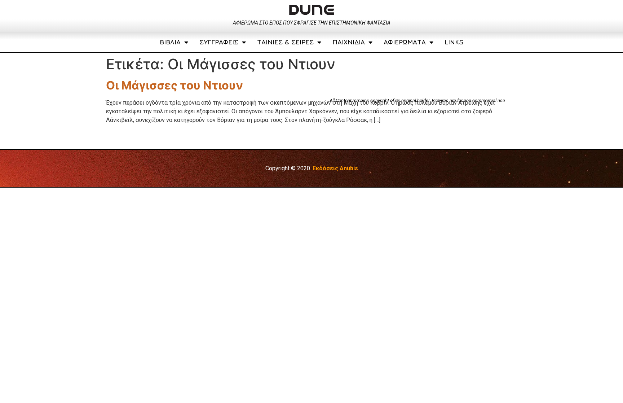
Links (454, 42)
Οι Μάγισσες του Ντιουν (174, 85)
